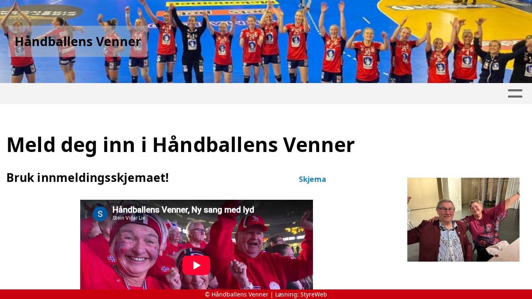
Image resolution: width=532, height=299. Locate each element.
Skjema (313, 179)
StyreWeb (313, 294)
